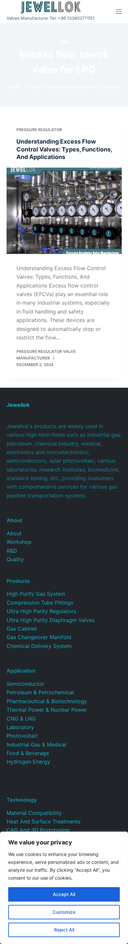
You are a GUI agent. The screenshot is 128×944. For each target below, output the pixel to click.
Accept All (64, 894)
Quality (15, 559)
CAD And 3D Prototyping (38, 830)
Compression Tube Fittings (40, 602)
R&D (12, 550)
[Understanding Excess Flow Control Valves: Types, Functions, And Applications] (64, 211)
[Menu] (119, 11)
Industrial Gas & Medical (36, 744)
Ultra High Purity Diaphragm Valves (51, 620)
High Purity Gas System (36, 593)
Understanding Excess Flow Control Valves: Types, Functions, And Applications (64, 149)
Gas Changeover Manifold (39, 637)
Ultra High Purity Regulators (41, 611)
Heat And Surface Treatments (43, 821)
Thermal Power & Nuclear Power (47, 709)
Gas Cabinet (22, 628)
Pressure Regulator (39, 129)
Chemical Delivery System (39, 646)
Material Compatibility (34, 813)
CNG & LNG (21, 718)
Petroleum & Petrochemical (40, 692)
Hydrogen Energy (28, 761)
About (14, 533)
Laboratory (20, 727)
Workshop (19, 542)
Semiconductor (25, 683)
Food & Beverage (28, 753)
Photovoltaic (22, 735)
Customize (64, 912)
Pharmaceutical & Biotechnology (47, 701)
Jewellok (18, 405)
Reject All (64, 929)
